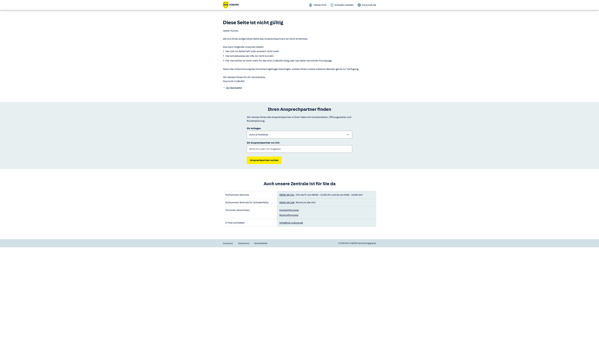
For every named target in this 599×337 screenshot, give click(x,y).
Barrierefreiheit (261, 243)
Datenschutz (243, 243)
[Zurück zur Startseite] (231, 5)
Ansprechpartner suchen (264, 160)
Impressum (228, 243)
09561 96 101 (286, 194)
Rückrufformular (289, 215)
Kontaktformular (289, 210)
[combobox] (299, 134)
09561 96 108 (286, 202)
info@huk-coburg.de (291, 222)
